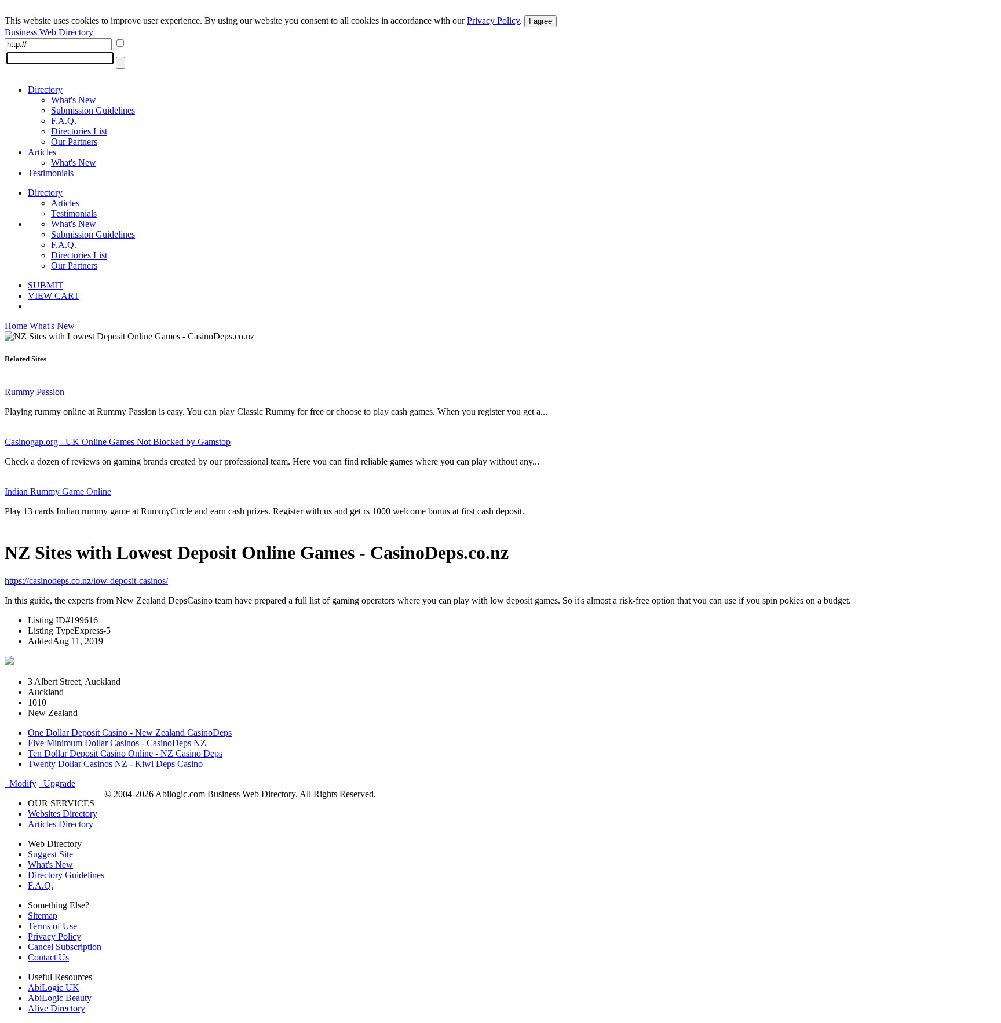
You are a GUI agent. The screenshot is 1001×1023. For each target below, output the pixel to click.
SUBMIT (45, 285)
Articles (42, 152)
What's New (73, 100)
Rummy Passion (34, 392)
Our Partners (74, 142)
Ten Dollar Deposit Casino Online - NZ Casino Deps (125, 753)
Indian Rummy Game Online (58, 491)
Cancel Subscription (64, 947)
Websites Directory (62, 814)
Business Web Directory (49, 32)
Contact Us (48, 957)
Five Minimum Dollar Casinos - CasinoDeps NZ (117, 743)
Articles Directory (60, 824)
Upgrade (57, 783)
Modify (20, 783)
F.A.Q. (63, 121)
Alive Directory (56, 1008)
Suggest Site (50, 854)
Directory (45, 89)
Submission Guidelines (93, 110)
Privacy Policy (493, 20)
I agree (540, 21)
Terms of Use (52, 926)
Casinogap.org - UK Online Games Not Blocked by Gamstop (118, 442)
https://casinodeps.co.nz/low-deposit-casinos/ (86, 581)
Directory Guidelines (66, 875)
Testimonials (51, 173)
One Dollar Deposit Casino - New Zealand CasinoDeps (130, 732)
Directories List (79, 131)
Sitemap (42, 915)
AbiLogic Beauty (60, 998)
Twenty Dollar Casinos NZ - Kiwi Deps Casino (115, 764)
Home (16, 326)
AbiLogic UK (53, 987)
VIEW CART (53, 296)
